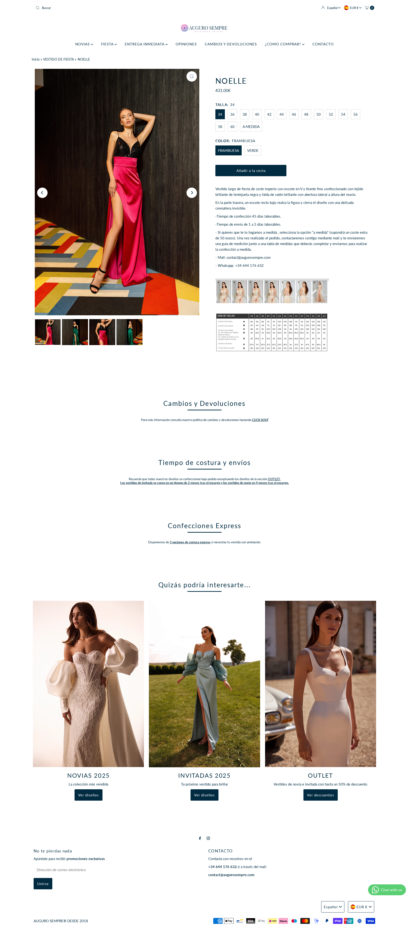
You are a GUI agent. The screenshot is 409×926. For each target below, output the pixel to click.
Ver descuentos (320, 795)
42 (269, 114)
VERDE (252, 150)
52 (331, 114)
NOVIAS (83, 44)
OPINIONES (186, 44)
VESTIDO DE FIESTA (58, 59)
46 (294, 114)
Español (332, 8)
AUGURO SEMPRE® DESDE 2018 (61, 921)
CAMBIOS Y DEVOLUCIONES (231, 44)
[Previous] (42, 193)
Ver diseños (88, 795)
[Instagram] (208, 838)
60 (232, 126)
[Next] (192, 193)
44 (282, 114)
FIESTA (108, 44)
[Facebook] (200, 838)
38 (245, 114)
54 (343, 114)
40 (257, 114)
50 (318, 114)
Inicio (36, 59)
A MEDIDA (251, 126)
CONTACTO (323, 44)
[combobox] (118, 8)
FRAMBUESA (228, 150)
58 (220, 126)
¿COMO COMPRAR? (283, 44)
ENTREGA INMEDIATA (145, 44)
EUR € (354, 8)
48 (306, 114)
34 (220, 114)
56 (355, 114)
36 (232, 114)
